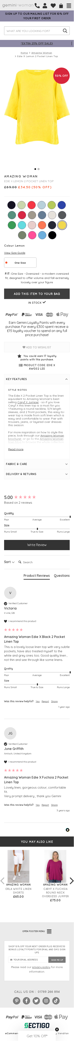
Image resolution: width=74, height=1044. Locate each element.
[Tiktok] (56, 1000)
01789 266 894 (49, 991)
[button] (37, 1036)
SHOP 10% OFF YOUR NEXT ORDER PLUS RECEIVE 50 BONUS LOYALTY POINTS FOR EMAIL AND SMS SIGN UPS (36, 949)
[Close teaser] (57, 1029)
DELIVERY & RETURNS (21, 474)
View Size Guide (14, 253)
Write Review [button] (37, 545)
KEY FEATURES (16, 379)
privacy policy (41, 967)
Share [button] (54, 701)
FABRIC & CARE (16, 464)
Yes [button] (38, 701)
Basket (61, 5)
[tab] (37, 576)
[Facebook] (26, 1000)
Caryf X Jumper (28, 402)
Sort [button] (7, 562)
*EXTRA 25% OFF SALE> (37, 43)
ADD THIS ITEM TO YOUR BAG (37, 294)
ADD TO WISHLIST (38, 347)
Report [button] (45, 701)
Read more (15, 449)
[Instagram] (46, 1000)
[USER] (45, 6)
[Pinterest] (16, 1000)
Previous (2, 877)
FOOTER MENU (33, 931)
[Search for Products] (65, 31)
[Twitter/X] (36, 1000)
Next (72, 877)
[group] (37, 497)
